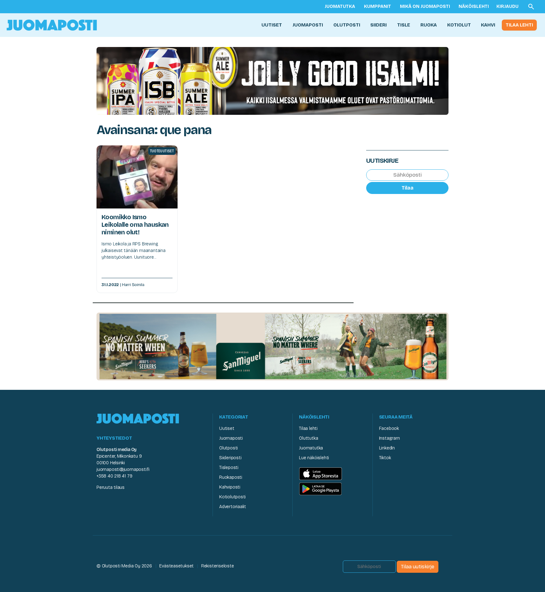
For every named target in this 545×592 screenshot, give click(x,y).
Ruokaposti (230, 477)
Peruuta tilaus (111, 487)
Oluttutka (308, 438)
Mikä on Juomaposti (425, 6)
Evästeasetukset (176, 566)
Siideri (378, 25)
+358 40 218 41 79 (114, 476)
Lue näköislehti (314, 457)
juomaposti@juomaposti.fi (123, 469)
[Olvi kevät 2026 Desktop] (272, 80)
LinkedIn (387, 448)
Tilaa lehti (519, 25)
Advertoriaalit (232, 506)
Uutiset (271, 25)
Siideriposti (230, 457)
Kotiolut (459, 25)
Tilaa (407, 187)
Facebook (389, 428)
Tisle (403, 25)
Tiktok (385, 457)
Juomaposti (307, 25)
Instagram (389, 438)
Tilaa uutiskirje (417, 567)
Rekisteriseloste (217, 566)
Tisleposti (228, 467)
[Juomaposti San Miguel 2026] (272, 346)
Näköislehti (474, 6)
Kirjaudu (507, 6)
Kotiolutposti (232, 497)
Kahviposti (229, 487)
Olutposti (346, 25)
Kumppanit (377, 6)
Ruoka (428, 25)
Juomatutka (340, 6)
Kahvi (488, 25)
